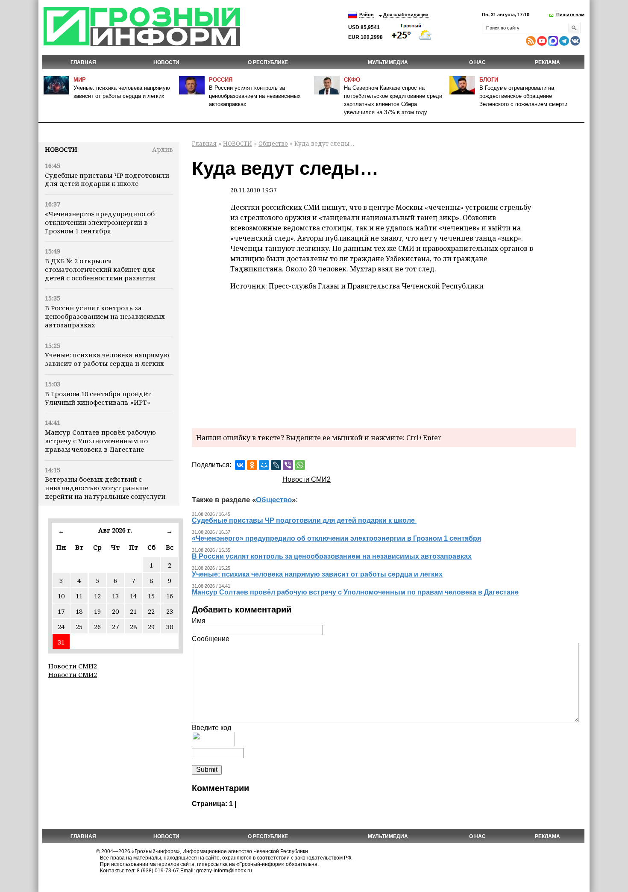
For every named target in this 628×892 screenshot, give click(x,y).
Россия (220, 80)
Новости (61, 149)
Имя (198, 620)
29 (151, 626)
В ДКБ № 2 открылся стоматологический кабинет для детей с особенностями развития (100, 269)
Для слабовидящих (405, 14)
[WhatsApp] (300, 465)
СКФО (352, 80)
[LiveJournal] (276, 465)
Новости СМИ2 (72, 666)
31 (61, 642)
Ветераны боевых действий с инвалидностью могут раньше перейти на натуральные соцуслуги (105, 487)
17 (61, 611)
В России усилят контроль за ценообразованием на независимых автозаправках (255, 96)
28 (133, 626)
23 (169, 611)
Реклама (547, 62)
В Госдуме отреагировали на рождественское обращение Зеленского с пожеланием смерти (523, 96)
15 (151, 596)
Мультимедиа (388, 62)
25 (79, 626)
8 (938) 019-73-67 (158, 871)
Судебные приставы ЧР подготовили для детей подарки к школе (107, 179)
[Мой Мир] (264, 465)
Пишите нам (570, 14)
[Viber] (288, 465)
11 (79, 596)
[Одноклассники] (252, 465)
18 (79, 611)
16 (169, 596)
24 (61, 626)
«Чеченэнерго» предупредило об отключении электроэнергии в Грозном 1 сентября (100, 222)
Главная (83, 62)
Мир (79, 80)
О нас (477, 62)
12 (97, 596)
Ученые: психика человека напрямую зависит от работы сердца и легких (107, 359)
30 (169, 626)
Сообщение (210, 638)
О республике (268, 62)
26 (97, 626)
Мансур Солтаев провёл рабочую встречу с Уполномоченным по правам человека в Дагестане (100, 440)
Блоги (488, 80)
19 (97, 611)
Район (366, 14)
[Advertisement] (384, 358)
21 (133, 611)
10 (61, 596)
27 (115, 626)
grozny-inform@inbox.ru (224, 871)
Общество (273, 143)
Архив (162, 149)
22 (151, 611)
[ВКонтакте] (240, 465)
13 (115, 596)
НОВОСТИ (166, 62)
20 (115, 611)
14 (133, 596)
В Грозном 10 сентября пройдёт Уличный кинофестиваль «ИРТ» (98, 397)
